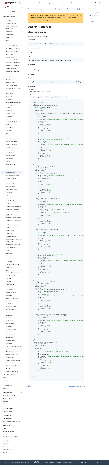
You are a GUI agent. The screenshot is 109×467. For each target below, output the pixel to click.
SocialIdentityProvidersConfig (13, 239)
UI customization (7, 385)
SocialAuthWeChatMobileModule (14, 221)
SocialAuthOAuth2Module (12, 209)
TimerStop (8, 281)
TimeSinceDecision (11, 275)
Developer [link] (63, 3)
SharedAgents (9, 192)
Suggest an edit (61, 9)
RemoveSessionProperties (12, 65)
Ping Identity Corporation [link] (22, 462)
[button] (100, 3)
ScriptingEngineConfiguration (13, 122)
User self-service (7, 418)
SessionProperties (10, 172)
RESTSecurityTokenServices (13, 29)
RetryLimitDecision (11, 82)
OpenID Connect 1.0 (8, 431)
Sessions (8, 181)
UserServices (9, 326)
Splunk (7, 250)
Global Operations (95, 16)
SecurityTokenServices (11, 141)
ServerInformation (10, 155)
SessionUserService (11, 178)
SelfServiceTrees (10, 150)
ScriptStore (8, 107)
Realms (7, 40)
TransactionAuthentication (13, 287)
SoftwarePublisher (10, 247)
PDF (81, 9)
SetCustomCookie (10, 184)
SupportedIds (9, 267)
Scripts (7, 124)
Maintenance (6, 380)
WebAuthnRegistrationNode (13, 351)
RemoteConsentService (12, 60)
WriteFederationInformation (13, 366)
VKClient (8, 332)
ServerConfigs (9, 153)
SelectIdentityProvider (11, 144)
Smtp (7, 198)
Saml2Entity (9, 96)
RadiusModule (9, 34)
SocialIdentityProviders (12, 236)
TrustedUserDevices (11, 292)
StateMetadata (9, 253)
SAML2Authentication (11, 85)
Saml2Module (9, 99)
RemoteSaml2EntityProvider (13, 62)
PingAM (6, 7)
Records (8, 43)
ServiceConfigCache (11, 164)
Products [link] (40, 3)
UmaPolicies (9, 301)
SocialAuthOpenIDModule (12, 212)
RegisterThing (9, 54)
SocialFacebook (10, 230)
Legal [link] (46, 462)
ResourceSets (9, 74)
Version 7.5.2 (11, 11)
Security (5, 377)
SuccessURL (9, 261)
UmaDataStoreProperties (12, 298)
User (7, 312)
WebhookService (10, 357)
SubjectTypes (9, 259)
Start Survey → (45, 20)
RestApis (8, 79)
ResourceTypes (10, 77)
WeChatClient (9, 337)
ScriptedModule (10, 116)
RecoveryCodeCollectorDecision (14, 46)
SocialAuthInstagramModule (13, 206)
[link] (10, 3)
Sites (7, 195)
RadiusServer (9, 37)
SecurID (8, 136)
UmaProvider (9, 304)
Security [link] (58, 462)
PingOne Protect (7, 411)
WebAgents (9, 343)
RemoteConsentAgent (11, 57)
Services (8, 167)
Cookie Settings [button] (67, 462)
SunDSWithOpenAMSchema (13, 264)
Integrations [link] (51, 3)
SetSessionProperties (11, 189)
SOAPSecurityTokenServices (13, 88)
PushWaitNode (9, 20)
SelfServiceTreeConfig (11, 147)
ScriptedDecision (10, 113)
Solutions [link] (73, 3)
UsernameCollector (11, 329)
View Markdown (73, 9)
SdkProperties (9, 127)
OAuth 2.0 (5, 428)
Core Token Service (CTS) (9, 374)
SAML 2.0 (5, 434)
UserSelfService (10, 323)
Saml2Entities (9, 93)
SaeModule (9, 91)
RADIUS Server (7, 404)
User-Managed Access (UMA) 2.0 (11, 421)
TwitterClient (9, 295)
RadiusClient (9, 31)
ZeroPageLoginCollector (12, 371)
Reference (5, 388)
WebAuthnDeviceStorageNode (14, 349)
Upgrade (5, 382)
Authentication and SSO (9, 395)
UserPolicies (9, 318)
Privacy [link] (52, 462)
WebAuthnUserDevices (12, 354)
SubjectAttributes (10, 256)
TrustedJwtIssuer (10, 289)
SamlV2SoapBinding (11, 105)
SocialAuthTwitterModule (12, 215)
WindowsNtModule (11, 363)
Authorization (6, 398)
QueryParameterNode (11, 26)
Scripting (8, 119)
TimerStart (8, 278)
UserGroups (9, 315)
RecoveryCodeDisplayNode (13, 48)
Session (8, 169)
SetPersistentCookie (11, 186)
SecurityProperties (10, 138)
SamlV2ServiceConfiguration (13, 102)
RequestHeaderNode (11, 68)
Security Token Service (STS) (10, 437)
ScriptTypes (9, 110)
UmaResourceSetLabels (12, 306)
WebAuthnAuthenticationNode (14, 346)
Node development (8, 449)
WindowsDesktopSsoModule (13, 360)
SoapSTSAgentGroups (11, 201)
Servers (8, 161)
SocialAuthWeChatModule (12, 225)
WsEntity (8, 368)
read (92, 19)
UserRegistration (10, 320)
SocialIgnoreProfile (10, 242)
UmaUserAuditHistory (11, 309)
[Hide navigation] (22, 7)
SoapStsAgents (9, 203)
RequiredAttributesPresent (13, 71)
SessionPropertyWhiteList (12, 175)
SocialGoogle (9, 233)
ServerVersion (9, 158)
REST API (5, 444)
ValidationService (10, 335)
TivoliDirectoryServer (11, 284)
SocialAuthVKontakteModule (13, 217)
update (93, 21)
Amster (32, 9)
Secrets (7, 133)
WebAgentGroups (10, 340)
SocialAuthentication (11, 228)
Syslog (7, 270)
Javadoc (5, 452)
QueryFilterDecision (11, 23)
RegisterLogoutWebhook (12, 51)
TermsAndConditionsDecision (13, 273)
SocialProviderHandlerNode (13, 244)
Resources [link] (84, 3)
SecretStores (9, 130)
